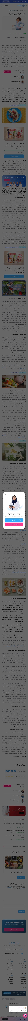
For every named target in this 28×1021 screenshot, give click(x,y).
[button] (5, 494)
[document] (14, 510)
